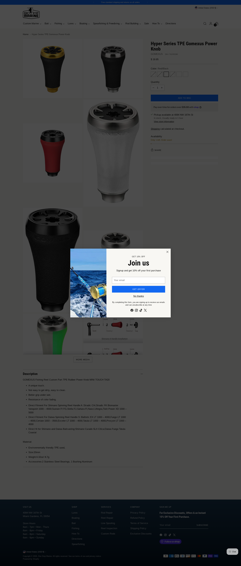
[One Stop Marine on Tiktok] (141, 311)
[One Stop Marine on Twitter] (145, 311)
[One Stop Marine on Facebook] (132, 311)
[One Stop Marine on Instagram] (136, 311)
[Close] (167, 252)
